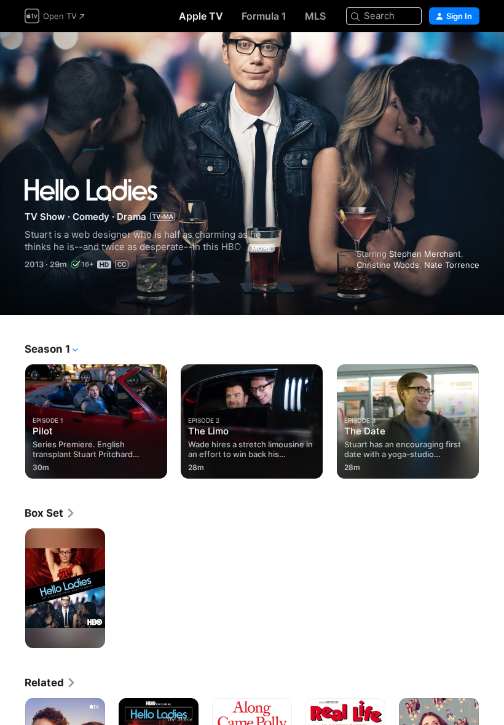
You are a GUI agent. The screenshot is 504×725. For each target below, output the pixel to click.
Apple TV (201, 16)
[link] (50, 513)
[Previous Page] (12, 419)
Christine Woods (387, 265)
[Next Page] (491, 419)
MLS (315, 16)
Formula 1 (264, 16)
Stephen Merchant (425, 254)
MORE (261, 248)
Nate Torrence (451, 265)
